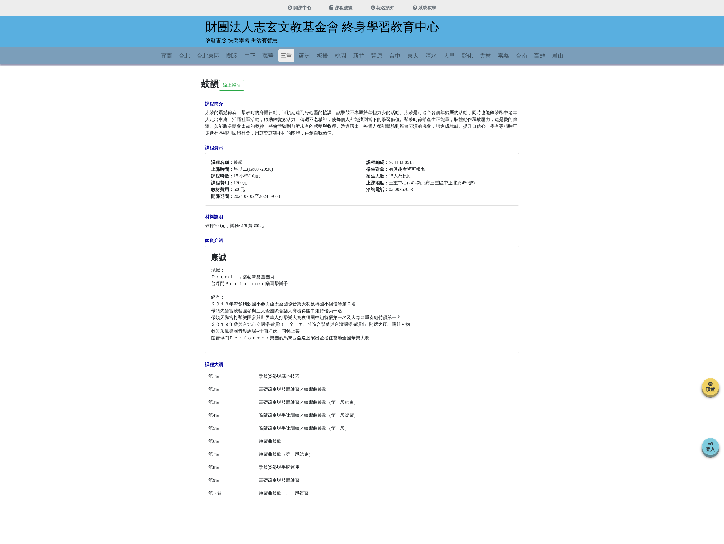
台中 (394, 56)
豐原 (376, 56)
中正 (250, 56)
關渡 (232, 56)
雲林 (485, 56)
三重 (286, 56)
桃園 (340, 56)
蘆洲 (304, 56)
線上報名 (232, 85)
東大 (413, 56)
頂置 (710, 389)
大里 (449, 56)
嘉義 (503, 56)
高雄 (539, 56)
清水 (431, 56)
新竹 (358, 56)
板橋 (322, 56)
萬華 (268, 56)
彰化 (467, 56)
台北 (184, 56)
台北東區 (208, 56)
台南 (521, 56)
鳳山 (557, 56)
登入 (710, 449)
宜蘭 (166, 56)
